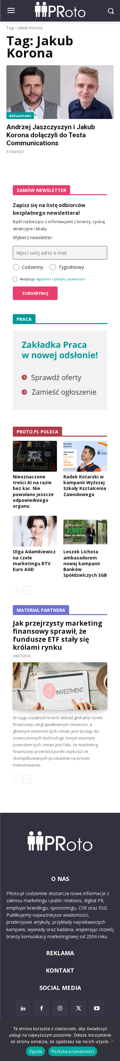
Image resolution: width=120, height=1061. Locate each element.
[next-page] (27, 590)
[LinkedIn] (23, 1008)
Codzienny (32, 267)
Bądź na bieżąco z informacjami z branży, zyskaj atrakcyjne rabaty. (59, 225)
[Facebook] (41, 1008)
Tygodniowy (71, 267)
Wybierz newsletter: (33, 237)
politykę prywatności (69, 279)
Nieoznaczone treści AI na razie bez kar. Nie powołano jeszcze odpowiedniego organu (33, 491)
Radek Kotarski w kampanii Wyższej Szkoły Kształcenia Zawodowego (84, 485)
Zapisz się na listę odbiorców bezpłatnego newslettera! (49, 209)
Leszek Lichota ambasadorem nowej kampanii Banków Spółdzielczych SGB (85, 563)
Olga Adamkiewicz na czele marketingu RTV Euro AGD (34, 560)
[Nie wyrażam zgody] (112, 1041)
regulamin (43, 279)
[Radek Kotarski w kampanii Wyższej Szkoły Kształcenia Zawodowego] (85, 456)
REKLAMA (60, 953)
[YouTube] (97, 1008)
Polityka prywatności (73, 1051)
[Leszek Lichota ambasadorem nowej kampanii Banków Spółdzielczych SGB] (85, 531)
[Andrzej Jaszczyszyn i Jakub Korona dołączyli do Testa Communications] (60, 92)
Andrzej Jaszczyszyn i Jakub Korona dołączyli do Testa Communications (50, 135)
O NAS (60, 879)
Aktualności (20, 115)
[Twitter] (78, 1008)
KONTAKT (60, 970)
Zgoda (35, 1051)
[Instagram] (60, 1008)
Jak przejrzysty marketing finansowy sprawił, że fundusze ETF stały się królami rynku (57, 635)
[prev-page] (17, 590)
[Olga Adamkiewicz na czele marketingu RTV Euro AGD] (35, 531)
